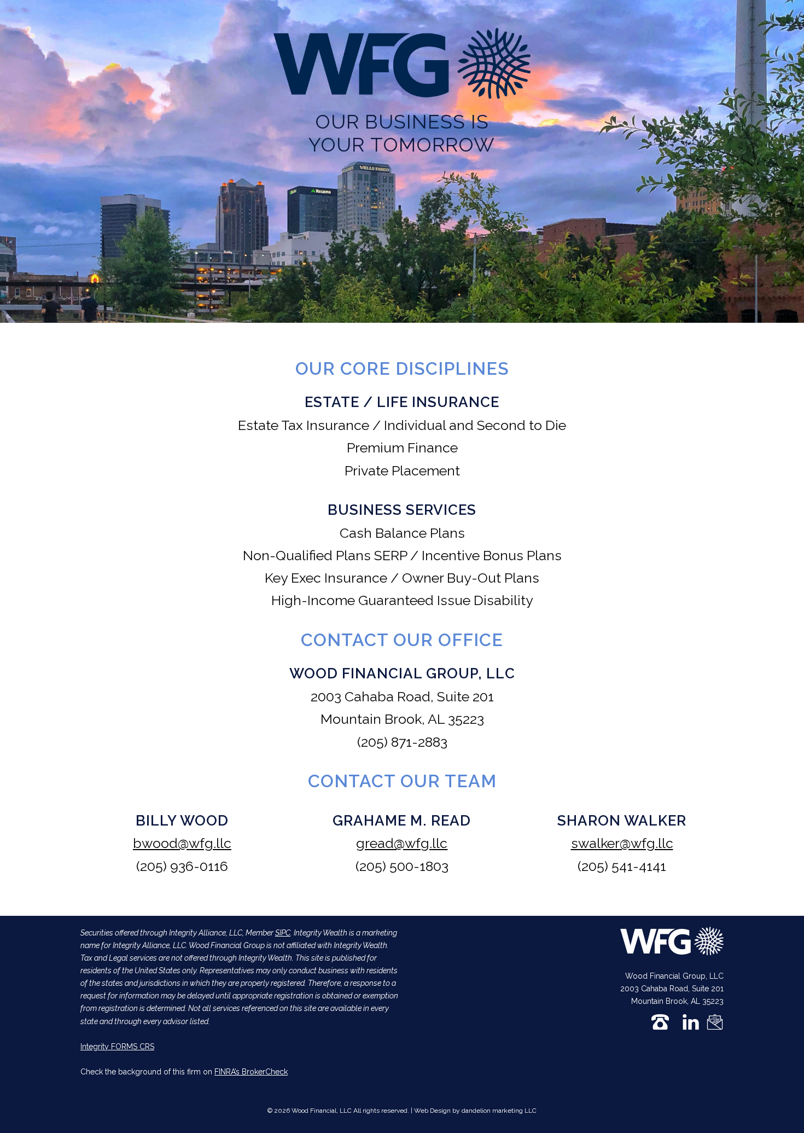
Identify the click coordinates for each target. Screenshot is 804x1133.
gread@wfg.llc (401, 843)
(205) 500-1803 (402, 866)
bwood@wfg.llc (182, 843)
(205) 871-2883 (402, 742)
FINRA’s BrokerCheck (251, 1071)
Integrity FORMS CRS (117, 1046)
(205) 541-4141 (622, 866)
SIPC (282, 932)
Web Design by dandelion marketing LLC (475, 1110)
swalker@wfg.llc (622, 843)
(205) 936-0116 (182, 866)
